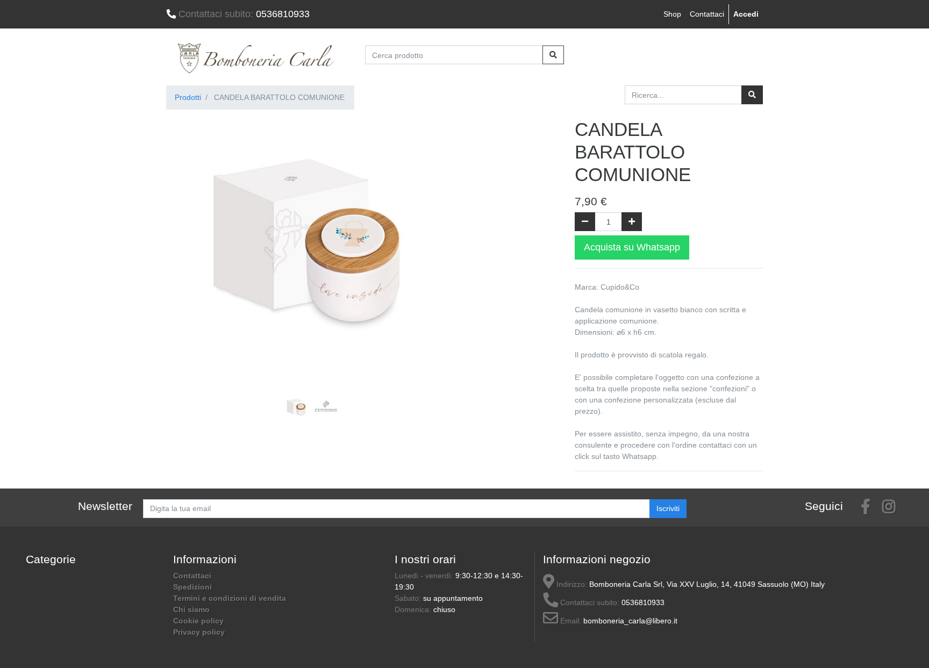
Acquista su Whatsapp (632, 247)
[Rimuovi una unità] (585, 221)
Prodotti (188, 97)
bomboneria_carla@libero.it (630, 620)
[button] (188, 225)
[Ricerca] (752, 94)
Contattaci (707, 14)
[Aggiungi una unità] (631, 221)
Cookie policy (198, 620)
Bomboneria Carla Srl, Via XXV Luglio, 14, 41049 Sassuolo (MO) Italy (707, 584)
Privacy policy (199, 632)
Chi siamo (191, 609)
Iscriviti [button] (668, 508)
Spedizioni (192, 587)
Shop (672, 14)
